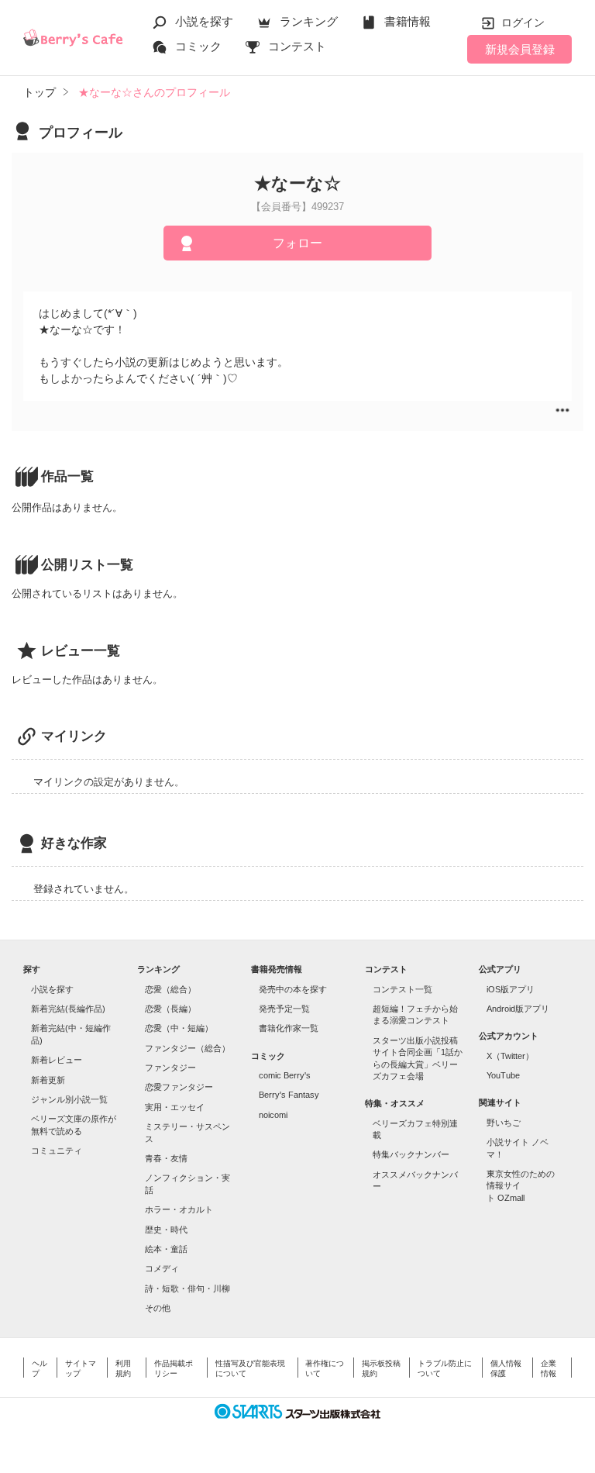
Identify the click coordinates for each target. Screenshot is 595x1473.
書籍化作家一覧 (288, 1028)
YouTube (503, 1075)
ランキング (309, 21)
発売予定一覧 (284, 1008)
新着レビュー (56, 1059)
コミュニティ (56, 1150)
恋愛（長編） (170, 1008)
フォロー (297, 243)
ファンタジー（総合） (187, 1048)
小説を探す (204, 21)
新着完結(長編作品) (68, 1008)
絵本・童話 (166, 1249)
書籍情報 (407, 21)
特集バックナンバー (411, 1154)
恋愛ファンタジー (179, 1087)
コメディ (162, 1268)
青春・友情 (166, 1158)
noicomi (273, 1114)
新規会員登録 (520, 49)
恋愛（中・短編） (179, 1028)
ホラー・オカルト (179, 1209)
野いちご (504, 1122)
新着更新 (48, 1080)
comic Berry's (285, 1075)
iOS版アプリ (511, 989)
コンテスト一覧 (402, 989)
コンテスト (297, 46)
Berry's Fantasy (289, 1094)
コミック (198, 46)
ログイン (523, 22)
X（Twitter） (510, 1056)
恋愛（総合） (170, 989)
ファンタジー (170, 1067)
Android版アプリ (518, 1008)
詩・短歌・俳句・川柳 (187, 1288)
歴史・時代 (166, 1229)
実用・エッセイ (175, 1107)
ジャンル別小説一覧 (69, 1099)
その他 (157, 1308)
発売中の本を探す (293, 989)
